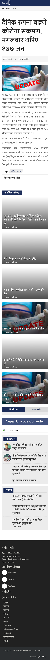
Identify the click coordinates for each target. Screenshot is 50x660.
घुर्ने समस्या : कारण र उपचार (24, 480)
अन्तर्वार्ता (6, 617)
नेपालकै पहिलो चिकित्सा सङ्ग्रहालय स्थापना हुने (23, 362)
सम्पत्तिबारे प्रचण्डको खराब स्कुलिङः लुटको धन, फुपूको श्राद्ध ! (27, 521)
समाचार (6, 606)
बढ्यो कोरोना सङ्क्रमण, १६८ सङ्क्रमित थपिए (23, 329)
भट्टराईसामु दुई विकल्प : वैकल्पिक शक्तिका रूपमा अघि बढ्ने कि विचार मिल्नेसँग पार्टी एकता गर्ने (25, 220)
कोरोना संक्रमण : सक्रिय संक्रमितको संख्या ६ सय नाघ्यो (23, 397)
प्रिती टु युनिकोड (8, 637)
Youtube (11, 586)
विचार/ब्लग (7, 625)
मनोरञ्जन (6, 614)
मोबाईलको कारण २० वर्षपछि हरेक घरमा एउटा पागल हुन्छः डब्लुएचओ (29, 457)
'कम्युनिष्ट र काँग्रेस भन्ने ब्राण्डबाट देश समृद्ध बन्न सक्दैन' (27, 446)
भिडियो (5, 641)
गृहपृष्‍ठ (5, 602)
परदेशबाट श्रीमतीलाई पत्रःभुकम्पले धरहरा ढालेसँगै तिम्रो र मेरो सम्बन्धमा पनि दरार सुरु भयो (29, 470)
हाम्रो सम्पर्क (7, 633)
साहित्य (5, 621)
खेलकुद (6, 610)
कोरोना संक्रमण (16, 171)
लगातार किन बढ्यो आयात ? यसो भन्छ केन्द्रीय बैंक (24, 292)
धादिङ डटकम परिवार (10, 629)
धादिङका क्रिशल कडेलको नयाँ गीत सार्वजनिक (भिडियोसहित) (27, 497)
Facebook (12, 572)
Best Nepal (43, 657)
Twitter (11, 579)
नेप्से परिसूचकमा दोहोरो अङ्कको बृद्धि (19, 259)
